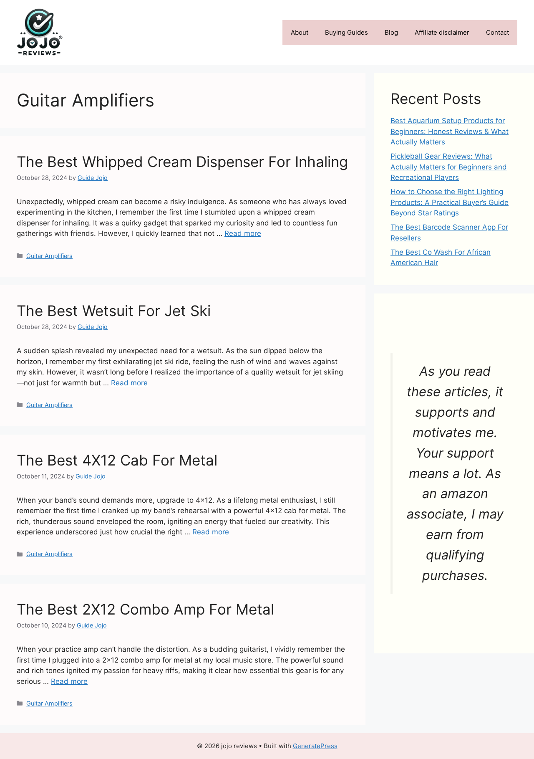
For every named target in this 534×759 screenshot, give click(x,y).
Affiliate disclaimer (442, 32)
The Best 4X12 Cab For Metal (117, 460)
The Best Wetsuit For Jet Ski (114, 310)
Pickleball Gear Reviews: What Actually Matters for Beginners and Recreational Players (448, 167)
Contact (497, 32)
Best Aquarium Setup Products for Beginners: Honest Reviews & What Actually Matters (449, 131)
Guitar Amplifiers (49, 255)
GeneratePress (315, 746)
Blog (391, 32)
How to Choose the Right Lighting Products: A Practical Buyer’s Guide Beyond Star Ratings (449, 202)
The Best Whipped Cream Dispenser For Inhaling (182, 161)
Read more (242, 233)
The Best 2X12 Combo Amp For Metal (145, 609)
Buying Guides (346, 32)
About (299, 32)
